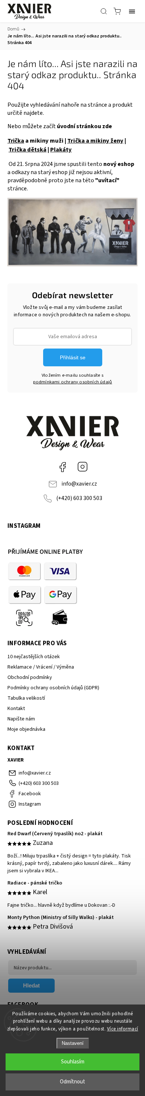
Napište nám (21, 719)
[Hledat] (103, 11)
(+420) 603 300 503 (79, 498)
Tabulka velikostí (26, 698)
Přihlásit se (73, 357)
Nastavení (73, 1043)
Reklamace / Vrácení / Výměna (40, 667)
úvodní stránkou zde (84, 126)
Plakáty (61, 149)
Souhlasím (72, 1062)
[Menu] (132, 11)
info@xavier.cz (79, 484)
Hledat (31, 985)
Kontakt (16, 708)
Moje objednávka (26, 729)
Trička (15, 141)
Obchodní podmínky (29, 677)
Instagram (82, 466)
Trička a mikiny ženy (95, 140)
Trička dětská (27, 149)
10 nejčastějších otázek (33, 656)
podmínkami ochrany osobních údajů (72, 382)
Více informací (122, 1029)
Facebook (62, 466)
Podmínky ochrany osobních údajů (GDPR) (53, 688)
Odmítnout (72, 1082)
